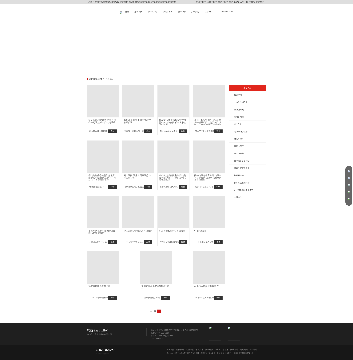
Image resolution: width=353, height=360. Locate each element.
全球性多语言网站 (241, 161)
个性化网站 (152, 12)
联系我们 (208, 12)
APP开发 (237, 124)
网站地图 (260, 2)
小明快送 (238, 197)
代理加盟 (190, 350)
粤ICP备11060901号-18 (243, 353)
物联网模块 (239, 175)
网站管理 (234, 350)
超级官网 (138, 12)
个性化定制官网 (241, 102)
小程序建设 (168, 12)
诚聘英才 (199, 350)
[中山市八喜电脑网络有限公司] (121, 12)
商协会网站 (239, 117)
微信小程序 (239, 139)
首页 (127, 12)
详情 (112, 131)
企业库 (218, 350)
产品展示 (109, 79)
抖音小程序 (239, 146)
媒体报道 (180, 350)
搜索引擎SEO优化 (241, 168)
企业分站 (253, 350)
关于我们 (195, 12)
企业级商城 (239, 110)
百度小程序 (239, 153)
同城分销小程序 (241, 132)
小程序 (225, 350)
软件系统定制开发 (241, 183)
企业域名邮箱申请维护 (243, 190)
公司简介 (170, 350)
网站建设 (209, 350)
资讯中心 (182, 12)
